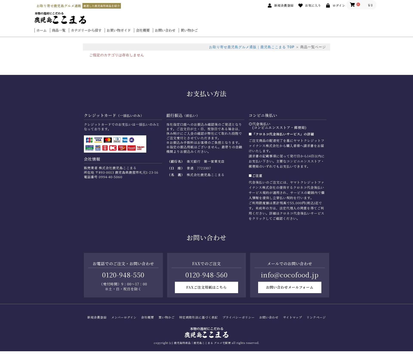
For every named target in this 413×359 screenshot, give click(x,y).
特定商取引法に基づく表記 (198, 317)
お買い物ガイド (119, 30)
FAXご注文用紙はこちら (206, 287)
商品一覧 (59, 30)
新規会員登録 (97, 317)
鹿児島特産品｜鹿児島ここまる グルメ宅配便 (202, 343)
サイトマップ (292, 317)
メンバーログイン (124, 317)
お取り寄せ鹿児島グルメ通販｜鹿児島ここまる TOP (251, 47)
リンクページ (316, 317)
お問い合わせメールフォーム (289, 287)
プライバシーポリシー (238, 317)
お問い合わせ (165, 30)
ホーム (41, 30)
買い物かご (189, 30)
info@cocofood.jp (290, 274)
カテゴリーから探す (86, 30)
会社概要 (143, 30)
